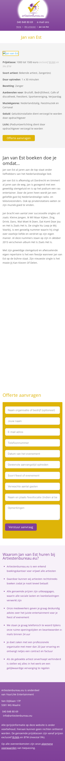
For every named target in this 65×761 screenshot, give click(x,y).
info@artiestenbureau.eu (17, 715)
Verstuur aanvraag (21, 527)
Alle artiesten (30, 27)
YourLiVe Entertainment (20, 694)
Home (18, 27)
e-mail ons (43, 22)
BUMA (52, 62)
